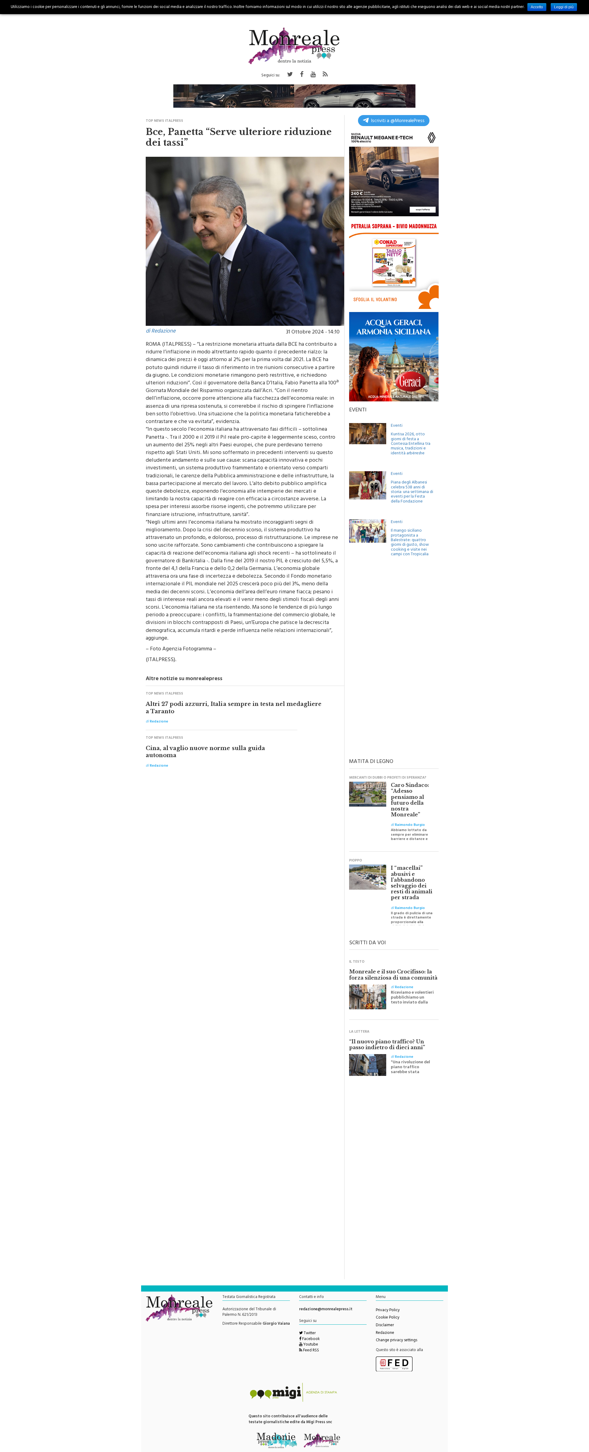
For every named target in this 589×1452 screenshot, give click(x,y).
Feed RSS (310, 1350)
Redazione (385, 1333)
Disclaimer (385, 1325)
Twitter (309, 1333)
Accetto (537, 7)
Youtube (310, 1345)
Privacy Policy (388, 1310)
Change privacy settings (396, 1340)
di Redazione (160, 331)
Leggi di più (564, 7)
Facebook (310, 1339)
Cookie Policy (387, 1318)
